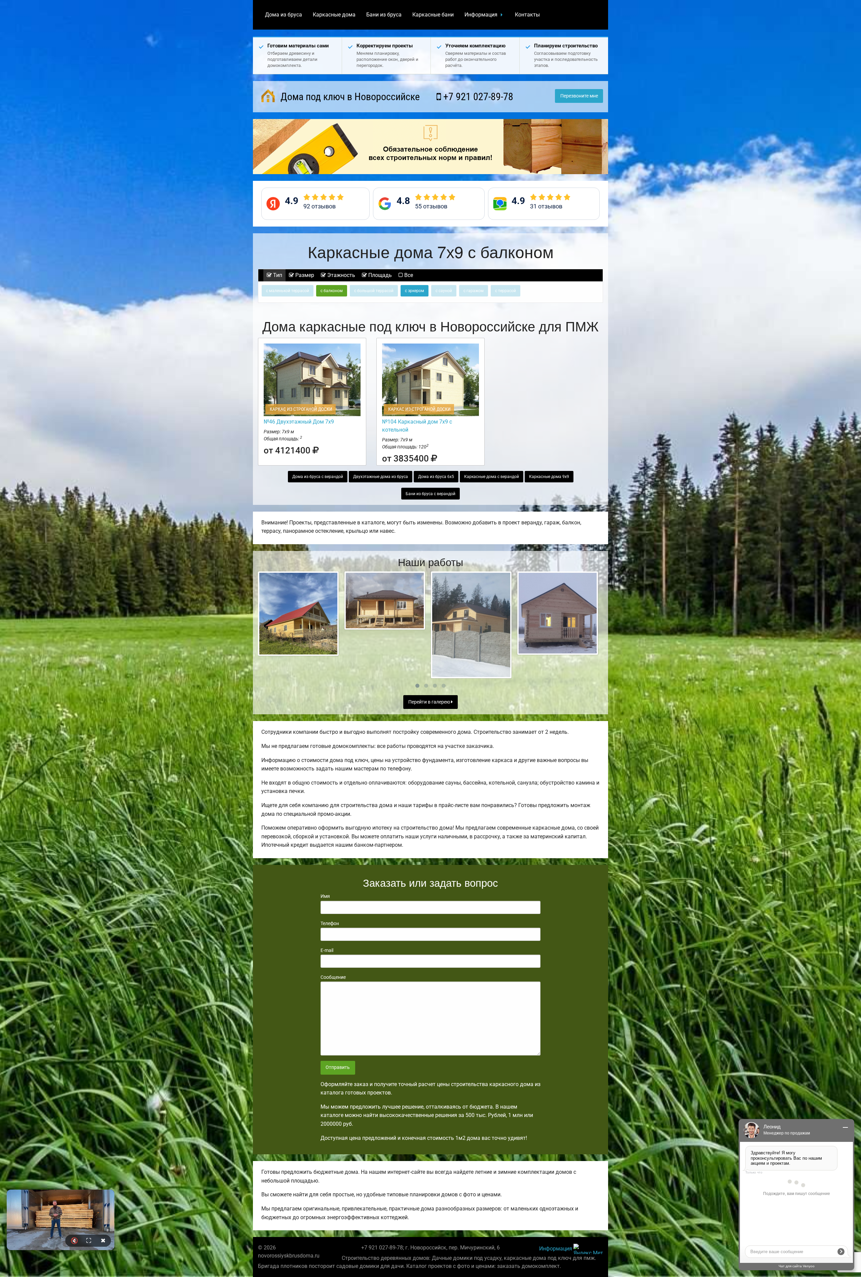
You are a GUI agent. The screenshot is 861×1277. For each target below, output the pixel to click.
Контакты (527, 14)
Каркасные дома (334, 14)
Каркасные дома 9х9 (549, 476)
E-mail (327, 950)
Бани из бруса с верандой (430, 493)
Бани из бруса (384, 14)
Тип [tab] (277, 275)
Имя (325, 896)
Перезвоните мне (579, 96)
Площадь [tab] (379, 275)
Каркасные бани (433, 14)
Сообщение (333, 977)
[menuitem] (283, 14)
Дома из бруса (283, 14)
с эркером (414, 290)
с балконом (332, 290)
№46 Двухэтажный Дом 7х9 (299, 421)
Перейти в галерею (429, 702)
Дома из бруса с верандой (317, 476)
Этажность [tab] (340, 275)
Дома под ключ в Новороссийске (349, 97)
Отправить (338, 1067)
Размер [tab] (304, 275)
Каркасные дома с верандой (491, 476)
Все (408, 275)
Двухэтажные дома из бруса (380, 476)
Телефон (330, 923)
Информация (480, 14)
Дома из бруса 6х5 (436, 476)
